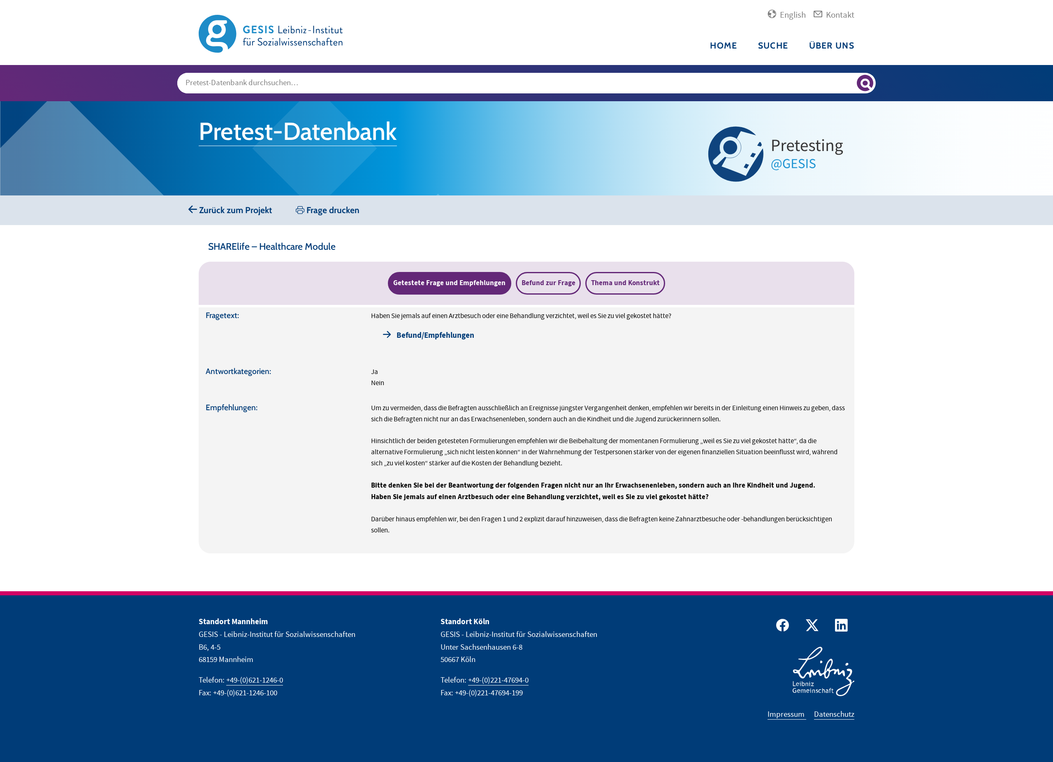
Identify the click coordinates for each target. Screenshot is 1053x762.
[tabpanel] (526, 430)
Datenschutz (834, 714)
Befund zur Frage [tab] (548, 283)
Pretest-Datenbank (298, 131)
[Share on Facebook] (781, 627)
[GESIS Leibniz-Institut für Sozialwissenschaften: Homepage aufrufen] (271, 33)
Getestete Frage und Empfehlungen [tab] (449, 283)
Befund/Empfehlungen (435, 335)
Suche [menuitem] (773, 45)
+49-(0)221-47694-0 (498, 680)
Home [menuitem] (723, 45)
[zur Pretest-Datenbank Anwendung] (778, 154)
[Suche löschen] (846, 84)
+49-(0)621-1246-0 (254, 680)
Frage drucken (332, 210)
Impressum (787, 714)
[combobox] (527, 83)
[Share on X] (811, 627)
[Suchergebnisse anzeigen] (865, 83)
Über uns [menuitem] (831, 45)
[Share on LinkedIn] (840, 627)
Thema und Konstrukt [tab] (625, 283)
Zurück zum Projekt (234, 210)
